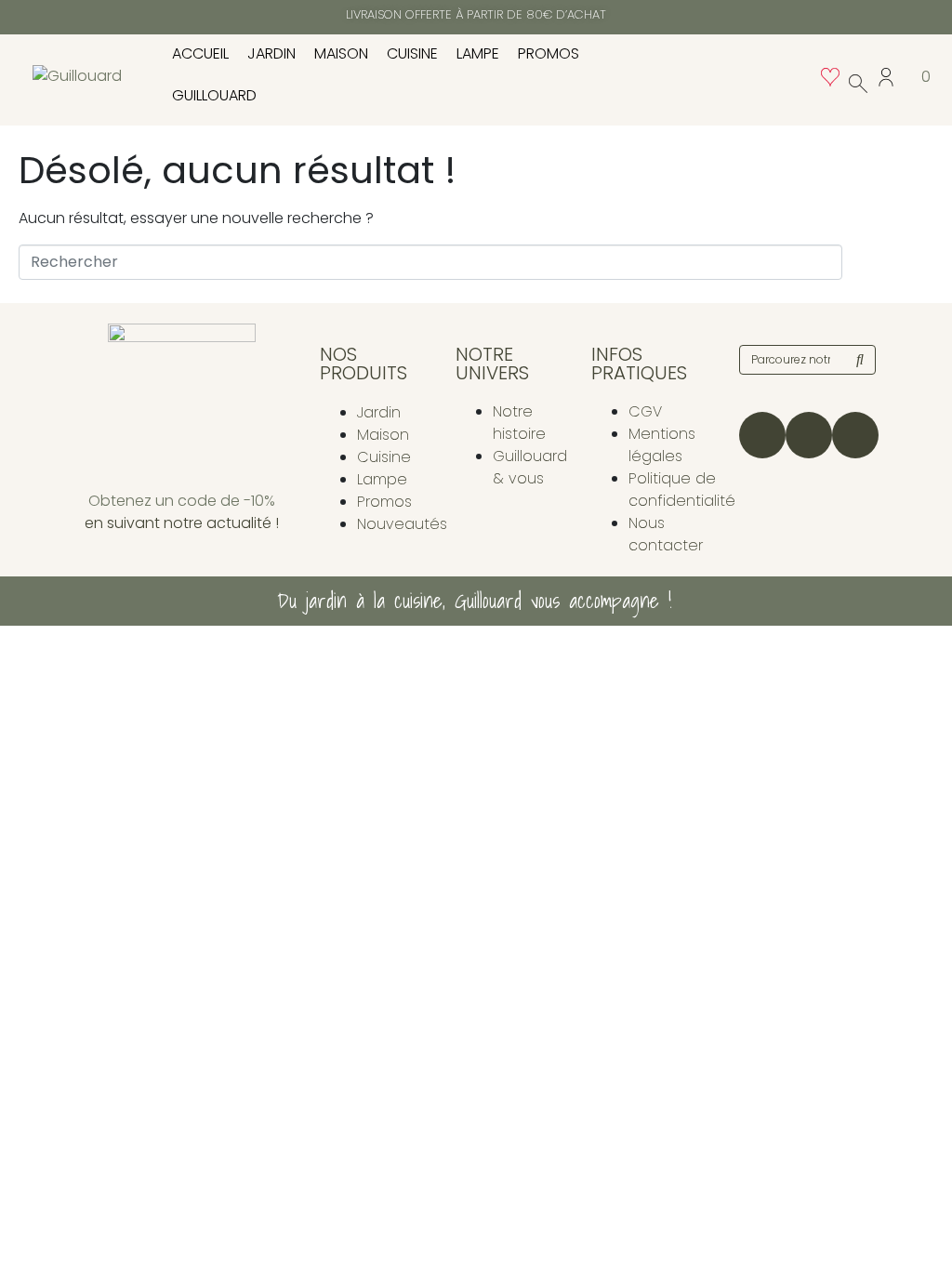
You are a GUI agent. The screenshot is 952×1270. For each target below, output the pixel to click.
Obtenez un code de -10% (181, 500)
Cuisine (412, 53)
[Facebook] (809, 435)
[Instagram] (762, 435)
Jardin (271, 53)
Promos (548, 53)
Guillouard (214, 95)
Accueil (200, 53)
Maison (341, 53)
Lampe (477, 53)
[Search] (860, 360)
